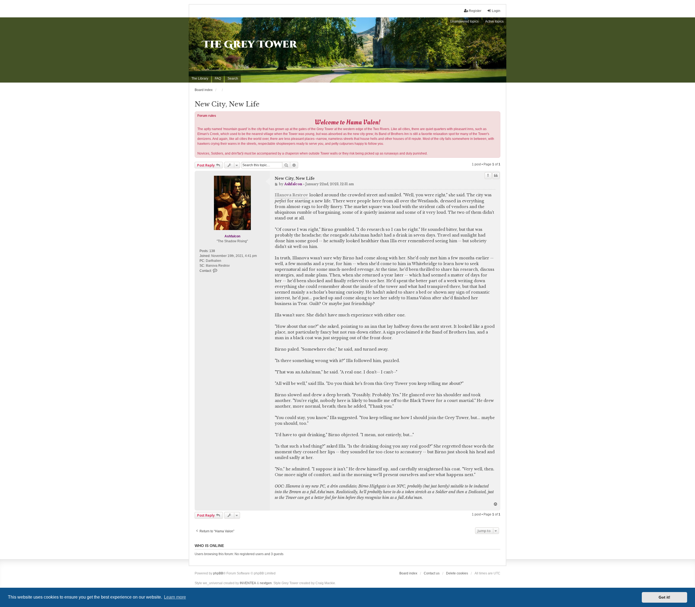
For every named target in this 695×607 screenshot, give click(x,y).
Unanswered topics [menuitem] (464, 21)
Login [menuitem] (496, 11)
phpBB (218, 573)
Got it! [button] (664, 597)
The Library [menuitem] (199, 78)
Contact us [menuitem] (432, 573)
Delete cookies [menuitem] (457, 573)
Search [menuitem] (233, 78)
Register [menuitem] (475, 11)
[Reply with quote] (496, 175)
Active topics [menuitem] (494, 21)
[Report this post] (488, 175)
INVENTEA (248, 583)
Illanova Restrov (291, 195)
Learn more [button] (175, 597)
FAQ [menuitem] (218, 78)
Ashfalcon (232, 236)
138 (212, 251)
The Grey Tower (249, 44)
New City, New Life (227, 104)
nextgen (266, 583)
